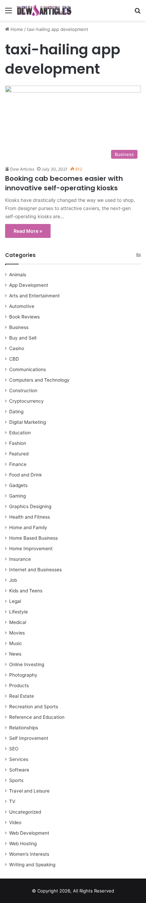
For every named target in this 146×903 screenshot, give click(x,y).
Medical (17, 622)
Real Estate (21, 696)
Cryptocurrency (26, 401)
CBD (14, 359)
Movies (17, 633)
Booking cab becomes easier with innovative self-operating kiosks (64, 183)
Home (16, 29)
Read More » (28, 231)
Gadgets (18, 485)
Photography (23, 675)
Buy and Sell (22, 338)
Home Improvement (31, 548)
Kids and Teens (25, 590)
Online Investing (26, 664)
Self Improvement (28, 738)
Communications (27, 369)
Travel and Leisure (29, 791)
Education (20, 432)
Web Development (29, 833)
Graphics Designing (30, 506)
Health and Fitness (29, 517)
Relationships (23, 727)
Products (19, 685)
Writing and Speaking (32, 864)
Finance (17, 464)
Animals (17, 274)
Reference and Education (37, 717)
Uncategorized (25, 812)
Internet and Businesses (35, 569)
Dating (16, 411)
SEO (13, 748)
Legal (15, 601)
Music (15, 643)
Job (13, 580)
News (15, 654)
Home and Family (28, 527)
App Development (28, 285)
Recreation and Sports (33, 706)
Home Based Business (33, 538)
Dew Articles (22, 169)
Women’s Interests (29, 854)
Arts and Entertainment (34, 295)
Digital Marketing (27, 422)
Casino (16, 348)
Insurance (20, 559)
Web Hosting (23, 843)
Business (19, 327)
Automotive (21, 306)
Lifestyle (18, 611)
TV (12, 801)
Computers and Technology (39, 380)
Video (15, 822)
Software (19, 769)
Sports (16, 780)
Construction (23, 390)
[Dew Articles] (44, 10)
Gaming (17, 496)
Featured (19, 453)
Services (18, 759)
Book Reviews (24, 316)
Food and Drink (25, 474)
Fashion (17, 443)
